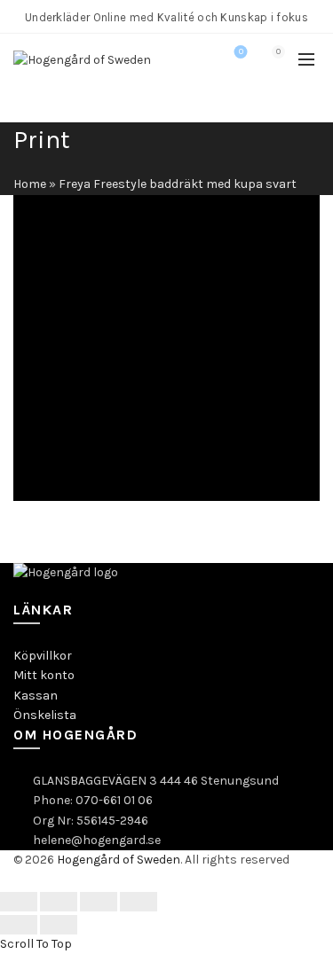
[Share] (58, 901)
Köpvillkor (42, 655)
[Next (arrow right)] (58, 924)
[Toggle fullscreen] (98, 901)
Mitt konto (44, 675)
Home (29, 184)
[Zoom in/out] (138, 901)
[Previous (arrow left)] (18, 924)
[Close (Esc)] (18, 901)
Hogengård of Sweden (118, 859)
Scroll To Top (36, 943)
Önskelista (44, 715)
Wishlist (241, 52)
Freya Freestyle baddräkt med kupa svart (178, 184)
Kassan (35, 695)
